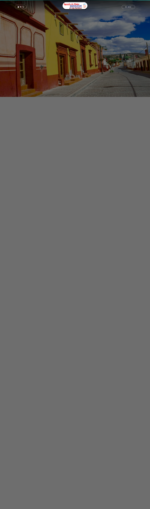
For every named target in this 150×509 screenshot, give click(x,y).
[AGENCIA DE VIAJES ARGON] (75, 6)
